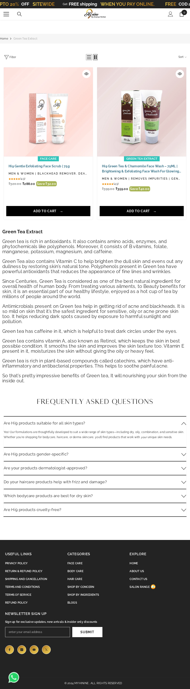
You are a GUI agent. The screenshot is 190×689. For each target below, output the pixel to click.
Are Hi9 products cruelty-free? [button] (32, 509)
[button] (89, 57)
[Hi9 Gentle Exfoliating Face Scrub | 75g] (48, 111)
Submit (87, 632)
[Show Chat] (15, 677)
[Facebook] (9, 649)
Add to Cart (45, 211)
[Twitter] (46, 649)
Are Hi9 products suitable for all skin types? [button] (44, 423)
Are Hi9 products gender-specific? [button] (36, 454)
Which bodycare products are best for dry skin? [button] (48, 495)
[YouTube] (34, 649)
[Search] (19, 14)
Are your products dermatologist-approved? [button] (45, 468)
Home (4, 38)
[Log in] (170, 14)
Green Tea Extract (25, 38)
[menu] (6, 14)
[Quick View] (86, 74)
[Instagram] (21, 649)
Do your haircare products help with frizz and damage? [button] (55, 482)
